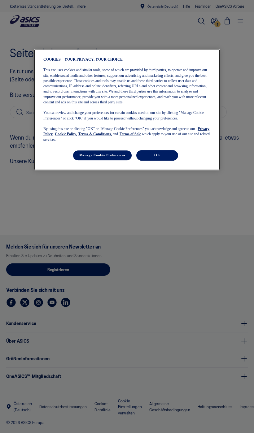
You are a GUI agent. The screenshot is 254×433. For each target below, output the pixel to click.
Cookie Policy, (66, 134)
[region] (127, 109)
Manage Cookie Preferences (102, 155)
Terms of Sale (130, 134)
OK (157, 155)
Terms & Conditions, (95, 134)
